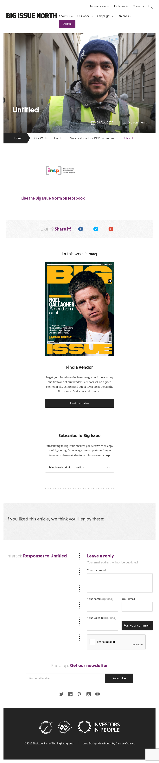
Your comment (96, 570)
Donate (67, 23)
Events (58, 138)
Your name (100, 598)
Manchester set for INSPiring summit (92, 138)
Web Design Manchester (97, 743)
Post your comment (137, 625)
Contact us (138, 6)
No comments (137, 122)
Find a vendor (121, 6)
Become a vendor (99, 6)
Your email (128, 598)
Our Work (40, 138)
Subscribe (119, 678)
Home (18, 138)
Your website (101, 617)
